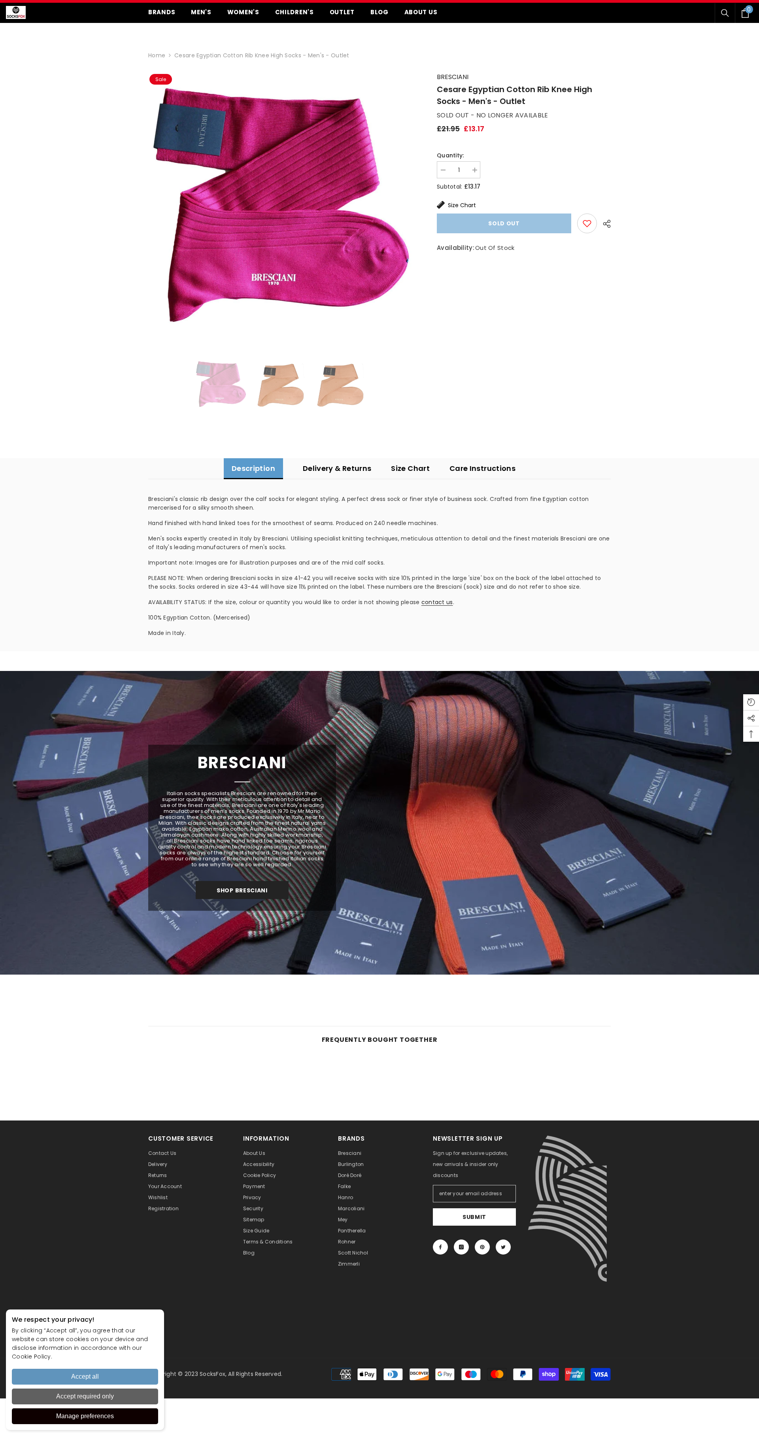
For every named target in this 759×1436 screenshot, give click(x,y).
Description (253, 468)
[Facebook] (440, 1247)
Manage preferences (85, 1416)
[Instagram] (461, 1247)
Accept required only (85, 1396)
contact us (437, 602)
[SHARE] (604, 223)
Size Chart (462, 205)
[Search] (725, 13)
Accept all (85, 1376)
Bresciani (452, 76)
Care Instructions (482, 468)
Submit (474, 1217)
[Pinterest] (482, 1247)
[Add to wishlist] (587, 223)
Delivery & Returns (337, 468)
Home (156, 55)
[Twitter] (503, 1247)
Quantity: (450, 155)
